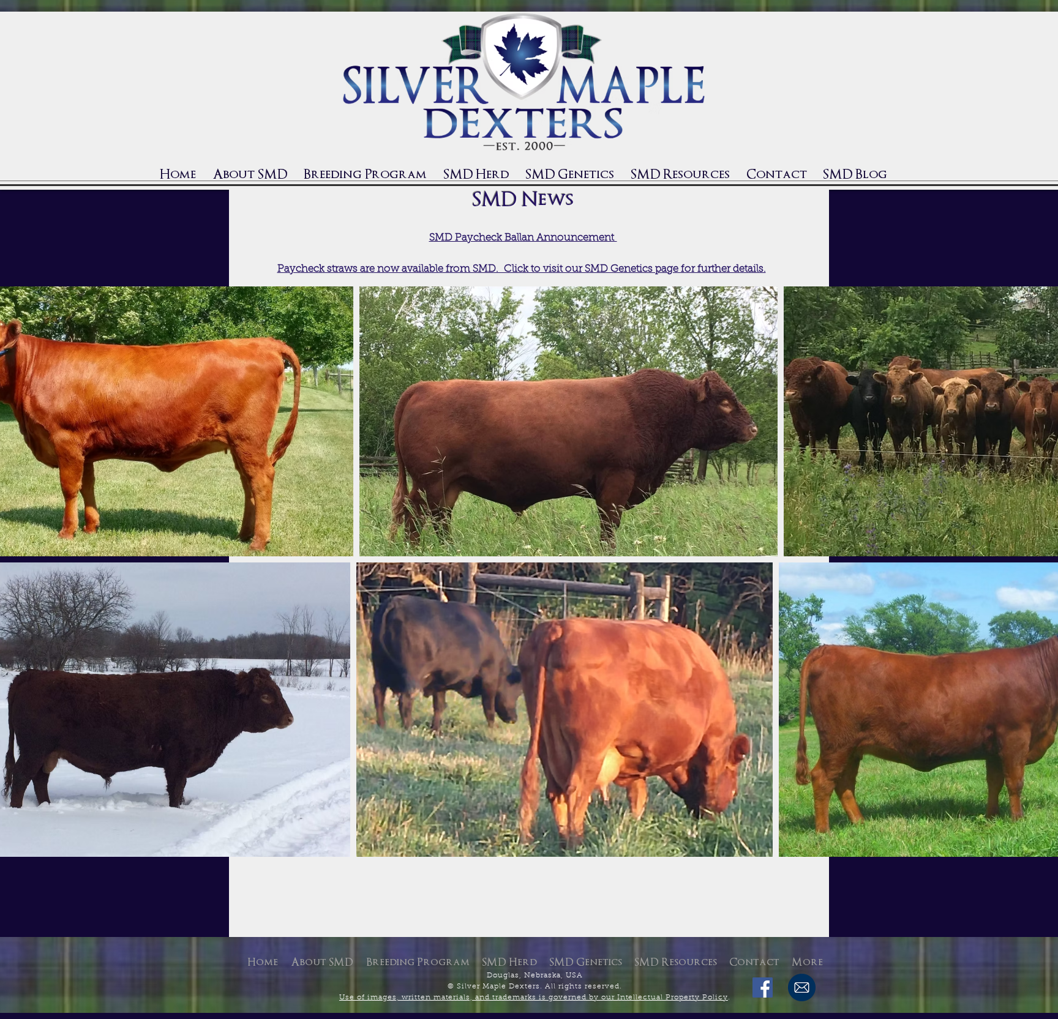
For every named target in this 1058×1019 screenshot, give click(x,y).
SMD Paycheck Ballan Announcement (523, 238)
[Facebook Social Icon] (762, 987)
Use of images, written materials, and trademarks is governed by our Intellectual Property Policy (533, 997)
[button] (476, 174)
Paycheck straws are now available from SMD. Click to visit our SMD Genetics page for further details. (521, 269)
